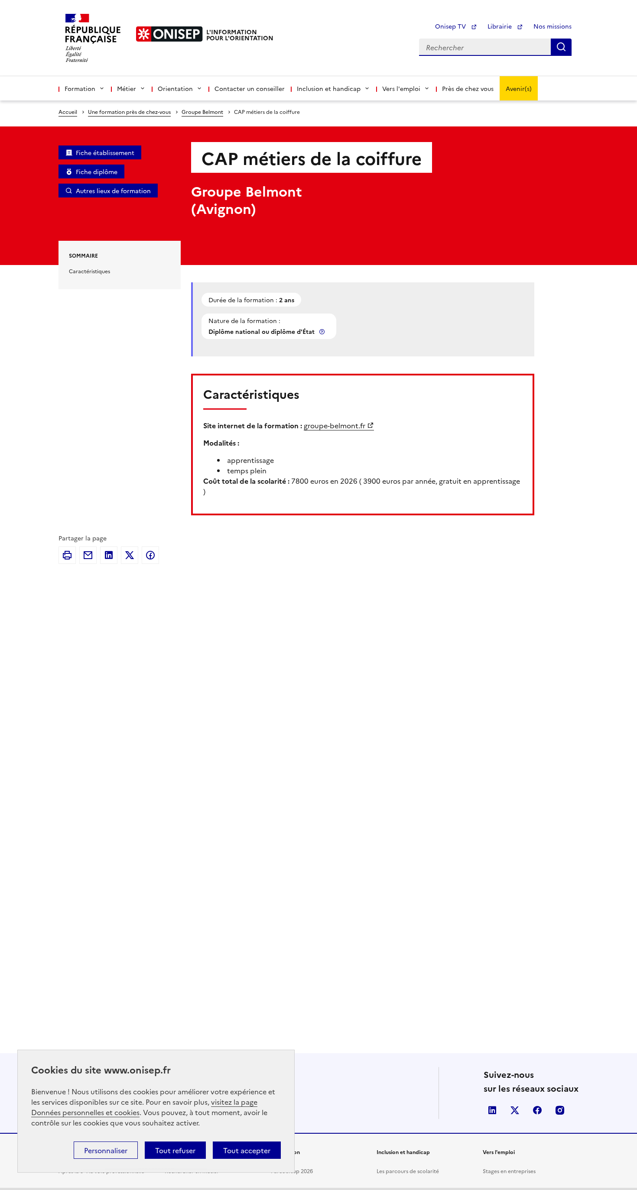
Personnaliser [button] (105, 1150)
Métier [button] (126, 88)
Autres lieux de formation (113, 190)
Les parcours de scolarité (408, 1170)
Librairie (501, 26)
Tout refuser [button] (175, 1150)
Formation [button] (80, 88)
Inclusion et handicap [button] (329, 88)
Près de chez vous (468, 88)
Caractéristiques (89, 271)
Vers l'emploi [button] (401, 88)
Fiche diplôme (96, 171)
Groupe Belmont (202, 111)
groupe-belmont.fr (334, 425)
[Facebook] (150, 555)
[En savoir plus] (322, 331)
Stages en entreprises (509, 1170)
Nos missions (552, 26)
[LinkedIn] (108, 555)
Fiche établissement (105, 152)
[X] (129, 555)
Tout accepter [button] (246, 1150)
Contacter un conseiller (249, 88)
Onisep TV (451, 26)
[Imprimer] (67, 555)
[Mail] (88, 555)
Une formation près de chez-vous (129, 111)
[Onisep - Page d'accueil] (169, 34)
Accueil (67, 111)
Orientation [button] (175, 88)
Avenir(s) (519, 88)
